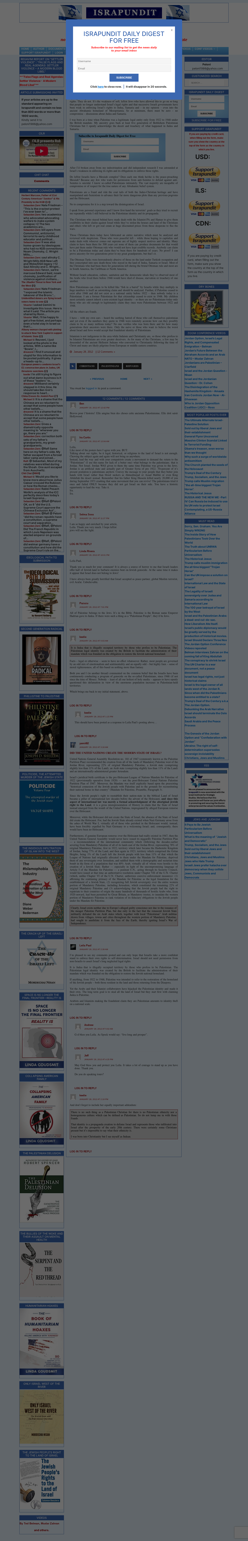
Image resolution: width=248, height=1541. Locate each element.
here (101, 86)
